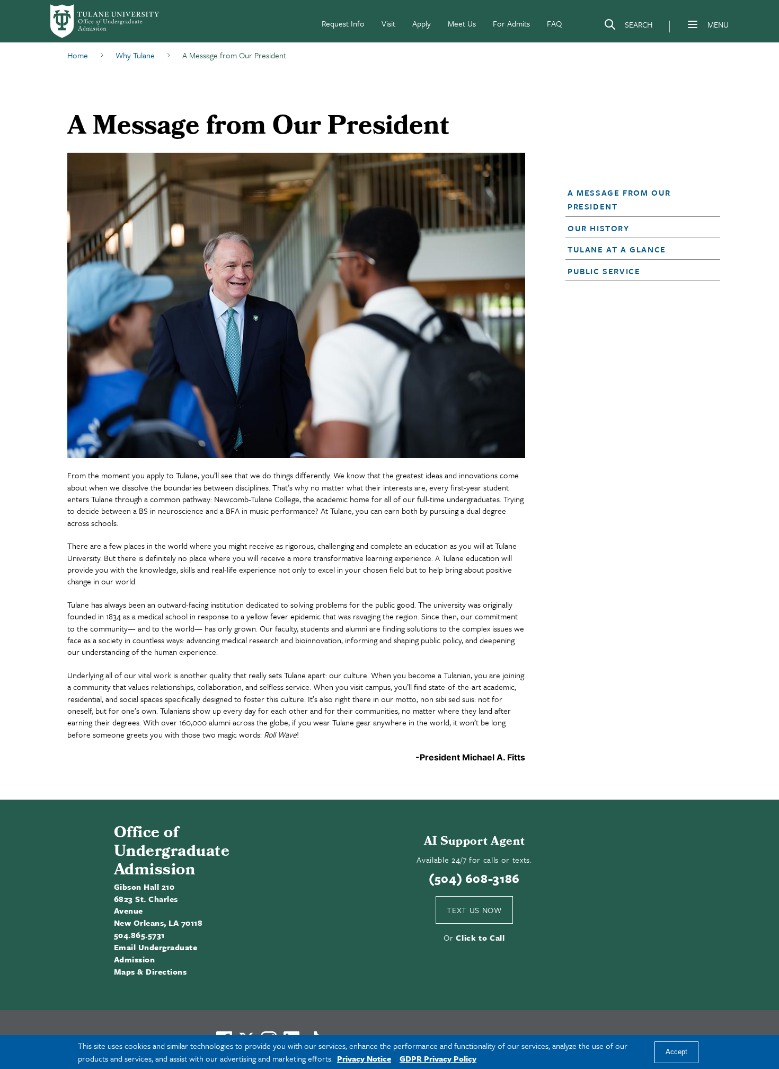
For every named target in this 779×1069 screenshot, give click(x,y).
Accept (676, 1052)
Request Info (343, 23)
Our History (599, 228)
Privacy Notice (364, 1058)
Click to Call (480, 937)
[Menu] (692, 24)
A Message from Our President (619, 199)
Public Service (604, 271)
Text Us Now (474, 910)
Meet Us (462, 23)
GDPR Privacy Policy (438, 1058)
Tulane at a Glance (617, 249)
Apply (421, 23)
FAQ (554, 23)
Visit (388, 23)
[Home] (105, 21)
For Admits (511, 23)
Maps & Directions (150, 971)
